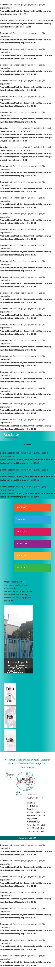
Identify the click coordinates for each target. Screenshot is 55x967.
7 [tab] (20, 672)
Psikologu (22, 543)
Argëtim (21, 555)
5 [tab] (16, 672)
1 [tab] (7, 672)
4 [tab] (14, 672)
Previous (27, 670)
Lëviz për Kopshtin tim (36, 817)
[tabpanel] (18, 639)
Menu (28, 445)
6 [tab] (18, 672)
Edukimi (21, 519)
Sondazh (21, 568)
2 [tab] (9, 672)
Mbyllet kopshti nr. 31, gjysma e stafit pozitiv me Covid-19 (18, 666)
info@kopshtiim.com (36, 812)
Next (31, 670)
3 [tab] (12, 672)
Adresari (22, 507)
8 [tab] (22, 672)
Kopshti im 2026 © (27, 838)
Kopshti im (11, 434)
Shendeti (22, 531)
